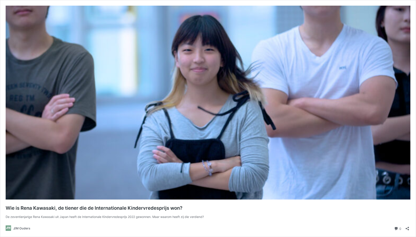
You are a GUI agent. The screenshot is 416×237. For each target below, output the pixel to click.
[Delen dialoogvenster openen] (407, 227)
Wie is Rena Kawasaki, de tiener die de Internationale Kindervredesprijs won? (94, 208)
